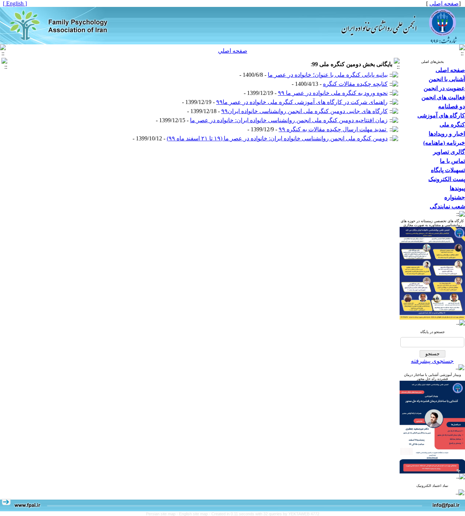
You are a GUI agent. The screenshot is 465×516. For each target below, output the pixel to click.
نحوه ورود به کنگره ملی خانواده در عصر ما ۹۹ (333, 93)
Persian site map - (162, 514)
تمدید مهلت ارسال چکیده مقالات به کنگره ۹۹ (333, 129)
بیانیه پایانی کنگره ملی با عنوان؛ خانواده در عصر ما (328, 75)
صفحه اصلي (232, 51)
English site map (194, 514)
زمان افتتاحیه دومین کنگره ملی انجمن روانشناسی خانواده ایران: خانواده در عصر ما (289, 120)
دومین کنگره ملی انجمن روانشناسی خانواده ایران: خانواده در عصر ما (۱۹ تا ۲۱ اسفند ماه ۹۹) (277, 138)
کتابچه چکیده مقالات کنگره (355, 84)
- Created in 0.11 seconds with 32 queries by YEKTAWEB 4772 (264, 514)
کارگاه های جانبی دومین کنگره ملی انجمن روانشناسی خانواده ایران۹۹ (304, 111)
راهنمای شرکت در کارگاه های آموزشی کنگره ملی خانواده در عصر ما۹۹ (302, 102)
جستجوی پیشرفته (432, 361)
